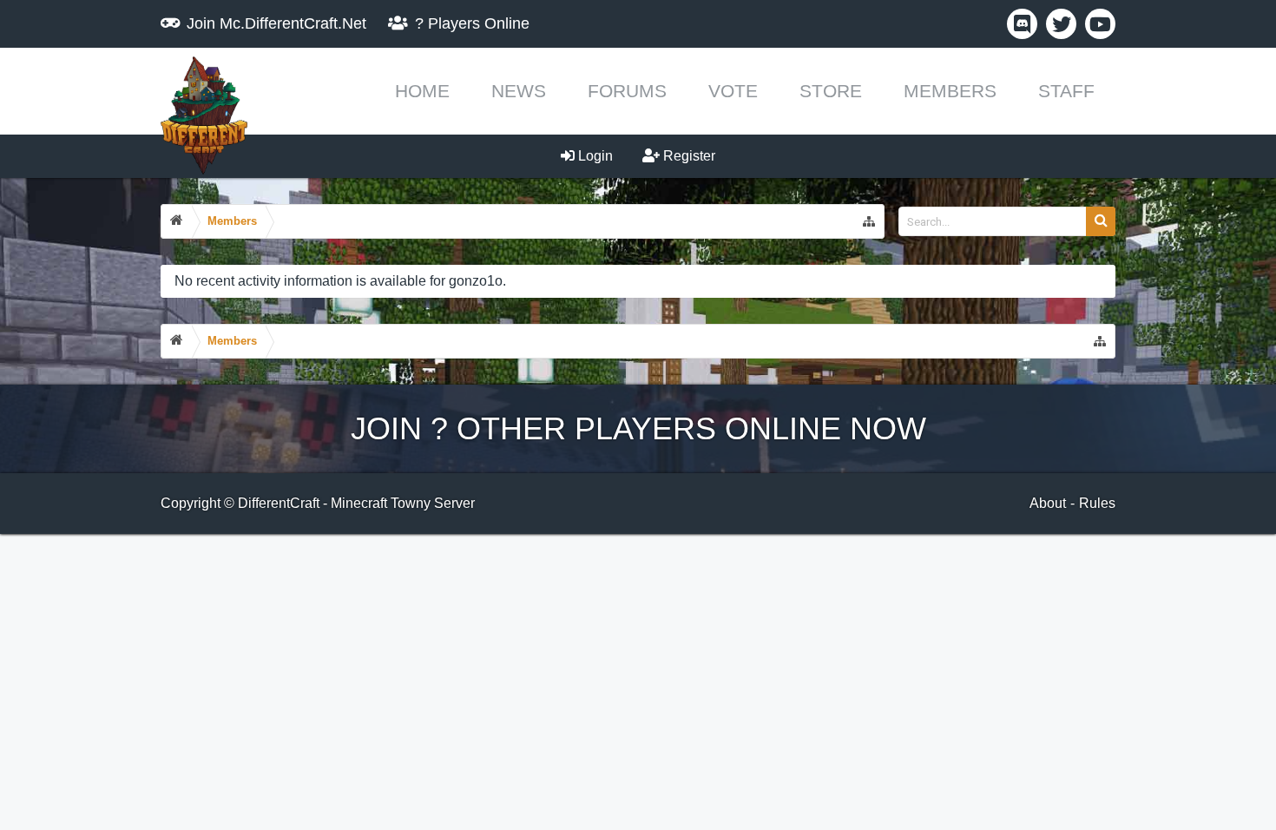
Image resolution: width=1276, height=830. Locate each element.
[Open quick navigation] (869, 221)
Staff (1066, 91)
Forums (627, 91)
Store (830, 91)
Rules (1097, 503)
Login (594, 155)
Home (422, 91)
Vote (733, 91)
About (1047, 503)
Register (687, 155)
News (518, 91)
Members (950, 91)
